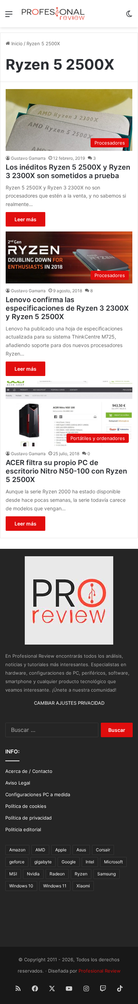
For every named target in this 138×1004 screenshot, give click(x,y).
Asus (81, 849)
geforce (16, 861)
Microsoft (113, 861)
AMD (40, 849)
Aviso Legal (17, 783)
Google (69, 861)
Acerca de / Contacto (28, 771)
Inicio (16, 43)
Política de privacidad (28, 818)
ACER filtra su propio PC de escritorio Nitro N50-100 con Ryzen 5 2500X (66, 471)
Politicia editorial (23, 829)
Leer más (25, 219)
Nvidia (33, 873)
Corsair (103, 849)
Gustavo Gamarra (28, 158)
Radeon (57, 873)
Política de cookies (25, 806)
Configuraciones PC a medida (37, 794)
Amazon (17, 849)
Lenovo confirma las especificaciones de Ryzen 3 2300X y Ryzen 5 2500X (67, 308)
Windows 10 (21, 885)
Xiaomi (83, 885)
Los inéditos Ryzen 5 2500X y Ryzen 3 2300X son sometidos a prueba (68, 171)
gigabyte (43, 861)
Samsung (106, 873)
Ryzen (81, 873)
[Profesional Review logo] (53, 13)
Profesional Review (100, 971)
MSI (13, 873)
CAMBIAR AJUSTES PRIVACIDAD (69, 703)
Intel (90, 861)
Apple (61, 849)
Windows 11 (55, 885)
